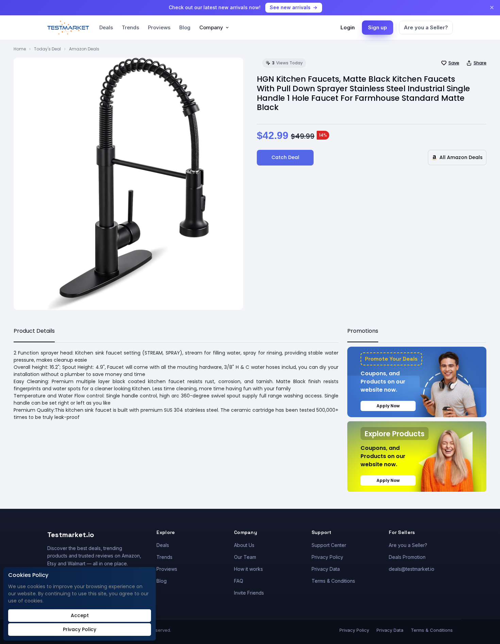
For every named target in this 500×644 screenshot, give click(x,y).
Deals (106, 27)
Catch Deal (285, 157)
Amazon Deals (84, 49)
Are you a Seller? (426, 27)
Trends (130, 27)
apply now (388, 406)
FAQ (238, 581)
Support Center (329, 545)
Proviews (159, 27)
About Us (244, 545)
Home (20, 49)
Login (347, 27)
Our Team (245, 557)
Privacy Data (326, 569)
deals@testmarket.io (411, 569)
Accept (80, 615)
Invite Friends (249, 593)
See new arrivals (290, 7)
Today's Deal (47, 49)
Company (211, 27)
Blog (184, 27)
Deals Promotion (407, 557)
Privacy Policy (327, 557)
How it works (248, 569)
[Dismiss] (492, 7)
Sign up (377, 27)
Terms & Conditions (333, 581)
